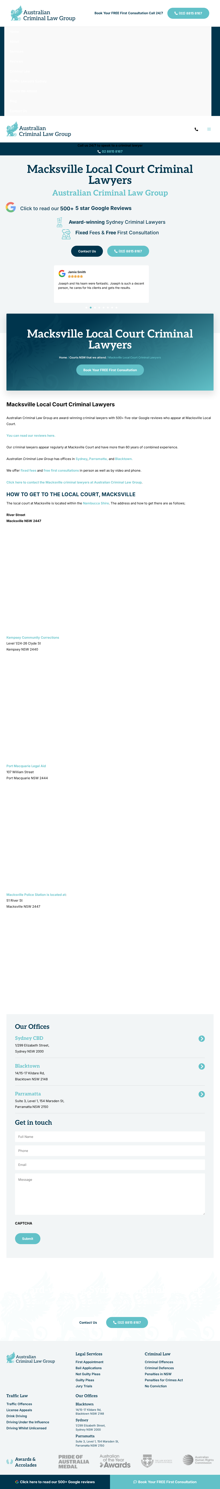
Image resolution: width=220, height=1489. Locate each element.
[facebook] (196, 129)
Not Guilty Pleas (88, 1374)
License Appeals (19, 1410)
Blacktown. (124, 459)
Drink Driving (16, 1416)
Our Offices (87, 1396)
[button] (86, 307)
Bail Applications (89, 1368)
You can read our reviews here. (30, 435)
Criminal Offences (159, 1362)
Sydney (81, 459)
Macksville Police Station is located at (36, 895)
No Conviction (156, 1386)
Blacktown (85, 1404)
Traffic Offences (19, 1404)
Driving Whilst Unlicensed (26, 1428)
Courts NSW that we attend (87, 357)
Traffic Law (17, 1396)
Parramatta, (98, 459)
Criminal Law (158, 1354)
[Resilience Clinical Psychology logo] (30, 1358)
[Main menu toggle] (209, 129)
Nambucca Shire (96, 503)
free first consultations (61, 470)
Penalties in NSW (158, 1374)
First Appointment (89, 1362)
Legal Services (89, 1354)
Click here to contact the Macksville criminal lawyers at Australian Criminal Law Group (74, 482)
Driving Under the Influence (27, 1422)
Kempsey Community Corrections (32, 637)
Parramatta (85, 1436)
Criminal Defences (159, 1368)
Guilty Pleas (85, 1380)
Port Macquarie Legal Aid (26, 766)
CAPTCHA (23, 1223)
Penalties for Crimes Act (164, 1380)
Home (63, 357)
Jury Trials (84, 1386)
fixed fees (28, 470)
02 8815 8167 (112, 151)
